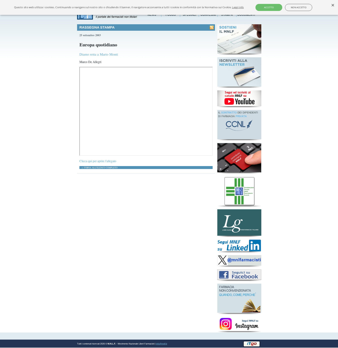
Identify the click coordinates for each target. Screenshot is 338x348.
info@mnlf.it (161, 344)
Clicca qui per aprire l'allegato (97, 161)
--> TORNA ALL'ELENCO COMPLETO (99, 167)
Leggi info (238, 7)
